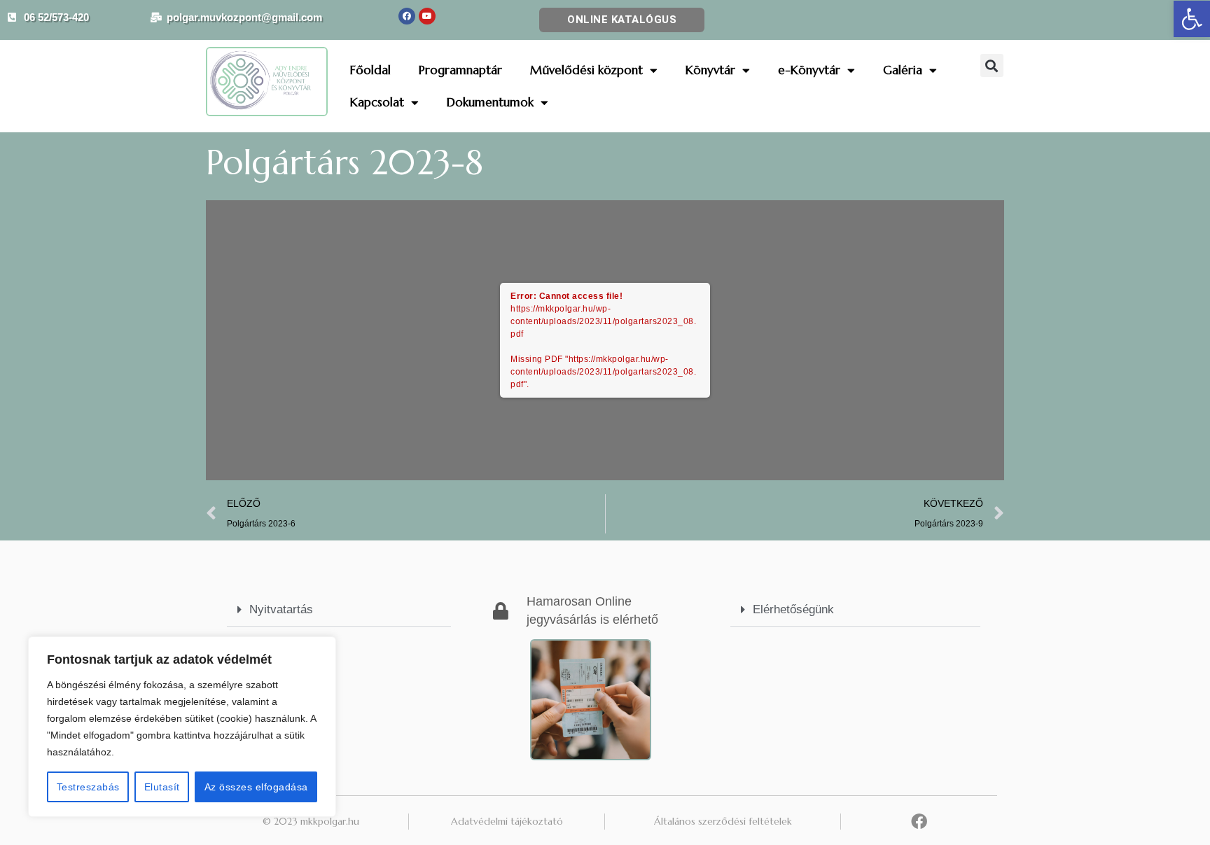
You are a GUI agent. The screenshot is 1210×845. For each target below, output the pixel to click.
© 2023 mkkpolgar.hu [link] (311, 821)
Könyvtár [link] (710, 70)
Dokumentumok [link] (490, 102)
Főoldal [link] (370, 70)
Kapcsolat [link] (377, 102)
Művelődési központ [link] (586, 70)
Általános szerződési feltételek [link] (723, 821)
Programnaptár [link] (460, 70)
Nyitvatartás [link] (281, 609)
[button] (991, 65)
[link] (1192, 19)
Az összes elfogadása (256, 786)
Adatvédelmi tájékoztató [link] (507, 821)
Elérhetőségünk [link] (793, 609)
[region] (182, 726)
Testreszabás (88, 786)
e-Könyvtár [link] (809, 70)
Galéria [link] (902, 70)
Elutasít (162, 786)
